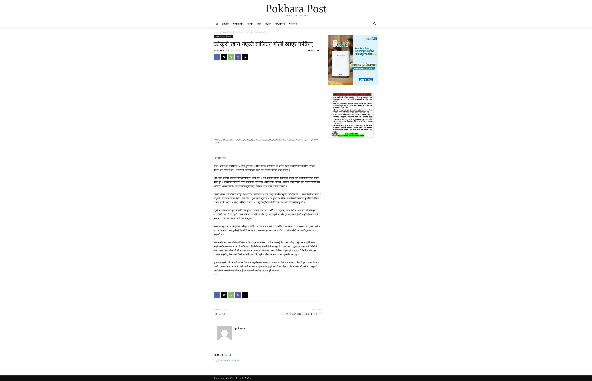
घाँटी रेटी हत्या (219, 313)
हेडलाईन (225, 23)
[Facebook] (217, 57)
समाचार (250, 23)
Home (216, 32)
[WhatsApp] (231, 57)
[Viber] (238, 57)
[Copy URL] (245, 57)
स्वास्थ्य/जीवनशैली (228, 32)
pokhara (220, 50)
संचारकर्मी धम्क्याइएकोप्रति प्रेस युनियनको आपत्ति (301, 313)
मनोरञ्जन (293, 23)
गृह (217, 23)
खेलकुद (268, 23)
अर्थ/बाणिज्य (280, 23)
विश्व (259, 23)
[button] (374, 24)
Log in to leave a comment (227, 360)
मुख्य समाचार (238, 23)
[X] (224, 57)
